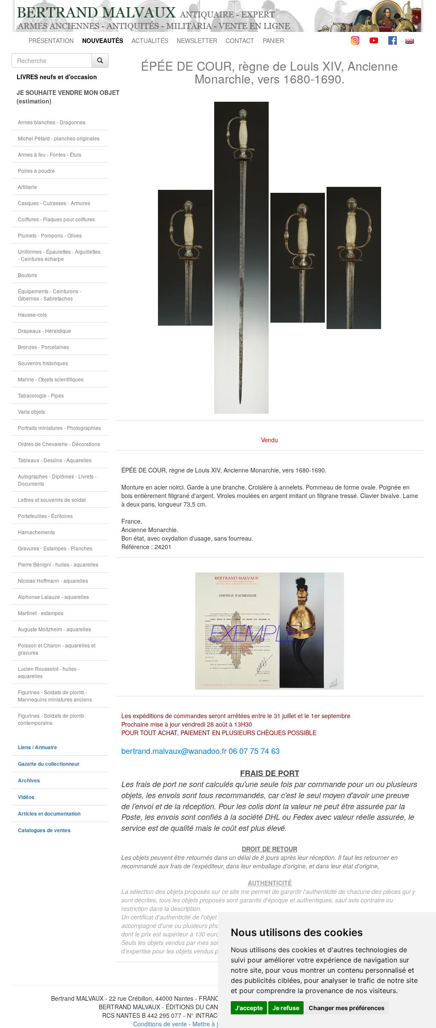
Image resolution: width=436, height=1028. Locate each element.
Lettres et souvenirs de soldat (52, 499)
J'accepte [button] (249, 1007)
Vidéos (26, 797)
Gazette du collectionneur (49, 763)
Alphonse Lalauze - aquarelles (53, 596)
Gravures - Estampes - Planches (55, 548)
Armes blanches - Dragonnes (52, 122)
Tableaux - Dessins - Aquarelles (55, 460)
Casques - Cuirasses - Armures (54, 202)
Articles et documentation (49, 813)
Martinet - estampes (40, 612)
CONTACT (240, 40)
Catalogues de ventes (44, 830)
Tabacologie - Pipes (41, 395)
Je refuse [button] (285, 1007)
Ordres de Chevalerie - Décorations (59, 443)
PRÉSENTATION (51, 40)
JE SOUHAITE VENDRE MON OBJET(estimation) (63, 96)
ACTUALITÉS (150, 40)
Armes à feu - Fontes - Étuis (49, 154)
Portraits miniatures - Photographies (59, 427)
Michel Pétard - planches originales (59, 138)
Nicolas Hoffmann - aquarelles (53, 580)
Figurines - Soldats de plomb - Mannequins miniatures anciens (55, 695)
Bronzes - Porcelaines (43, 346)
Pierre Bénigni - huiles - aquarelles (58, 564)
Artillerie (27, 186)
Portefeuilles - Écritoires (45, 515)
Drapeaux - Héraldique (44, 330)
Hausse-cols (32, 314)
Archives (29, 780)
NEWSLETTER (197, 40)
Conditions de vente (160, 1023)
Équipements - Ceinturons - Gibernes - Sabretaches (49, 294)
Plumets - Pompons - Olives (50, 235)
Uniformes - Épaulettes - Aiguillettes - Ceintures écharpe (59, 255)
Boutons (27, 274)
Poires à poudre (36, 170)
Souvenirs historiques (43, 363)
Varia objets (31, 411)
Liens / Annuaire (37, 747)
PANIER (273, 40)
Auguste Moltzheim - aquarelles (54, 629)
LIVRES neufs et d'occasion (57, 76)
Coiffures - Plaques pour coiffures (56, 219)
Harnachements (36, 531)
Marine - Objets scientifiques (50, 379)
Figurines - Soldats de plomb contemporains (51, 719)
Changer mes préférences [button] (346, 1007)
